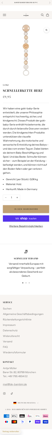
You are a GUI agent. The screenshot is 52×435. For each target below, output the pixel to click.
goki (6, 84)
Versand (7, 341)
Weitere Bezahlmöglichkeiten (26, 226)
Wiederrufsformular (14, 352)
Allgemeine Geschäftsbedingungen (23, 314)
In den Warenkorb (26, 209)
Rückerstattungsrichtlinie (17, 319)
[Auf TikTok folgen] (11, 393)
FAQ (5, 347)
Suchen (7, 308)
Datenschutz (10, 330)
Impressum (9, 325)
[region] (26, 264)
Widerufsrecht (11, 336)
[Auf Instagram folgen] (4, 393)
